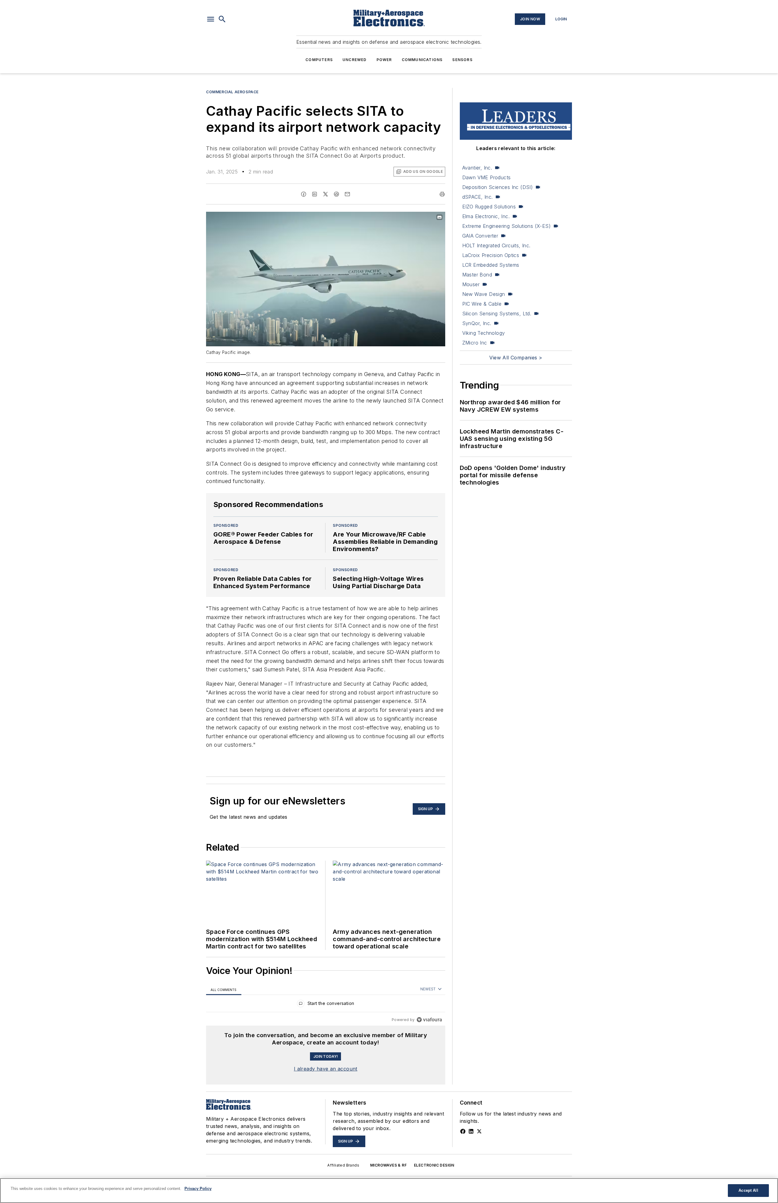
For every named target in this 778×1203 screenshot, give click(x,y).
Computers (319, 59)
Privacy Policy (198, 1188)
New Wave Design (483, 294)
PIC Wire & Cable (481, 304)
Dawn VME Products (486, 177)
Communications (422, 59)
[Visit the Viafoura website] (429, 1019)
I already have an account (325, 1069)
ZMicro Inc (474, 343)
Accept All (748, 1190)
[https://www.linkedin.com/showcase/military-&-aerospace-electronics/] (471, 1131)
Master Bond (477, 275)
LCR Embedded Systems (490, 265)
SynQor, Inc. (476, 323)
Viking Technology (483, 333)
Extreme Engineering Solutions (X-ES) (506, 226)
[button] (210, 19)
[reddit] (336, 194)
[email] (347, 194)
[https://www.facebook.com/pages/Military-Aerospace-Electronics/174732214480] (463, 1131)
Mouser (471, 284)
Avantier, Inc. (477, 168)
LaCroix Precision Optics (490, 255)
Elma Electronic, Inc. (486, 216)
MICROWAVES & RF (388, 1165)
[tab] (223, 990)
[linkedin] (315, 194)
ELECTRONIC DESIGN (434, 1165)
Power (384, 59)
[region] (325, 1005)
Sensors (462, 59)
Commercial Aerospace (232, 92)
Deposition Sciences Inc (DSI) (497, 187)
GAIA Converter (480, 236)
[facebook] (304, 194)
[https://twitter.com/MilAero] (479, 1131)
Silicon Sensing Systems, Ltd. (497, 313)
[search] (222, 19)
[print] (442, 194)
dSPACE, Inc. (477, 197)
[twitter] (325, 194)
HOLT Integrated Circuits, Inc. (496, 245)
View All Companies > (515, 358)
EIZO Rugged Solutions (489, 207)
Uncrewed (355, 59)
